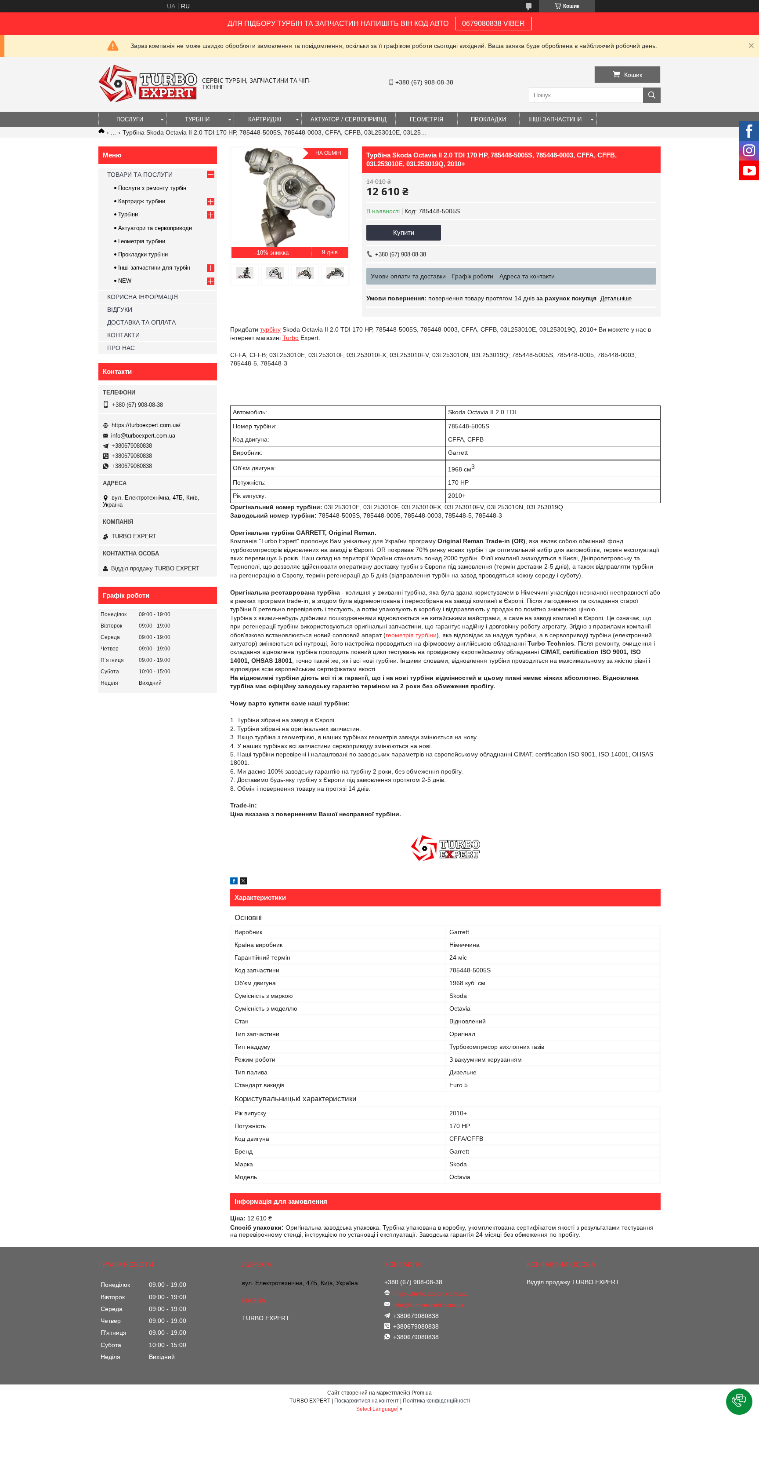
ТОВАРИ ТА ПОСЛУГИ (140, 174)
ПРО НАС (121, 347)
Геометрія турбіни (141, 241)
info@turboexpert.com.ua (143, 435)
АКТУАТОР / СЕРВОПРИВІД (349, 119)
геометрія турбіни (411, 635)
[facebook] (234, 882)
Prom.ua (422, 1393)
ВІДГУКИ (119, 309)
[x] (243, 882)
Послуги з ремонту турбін (152, 188)
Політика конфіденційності (436, 1401)
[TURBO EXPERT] (148, 100)
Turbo (290, 337)
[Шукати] (652, 95)
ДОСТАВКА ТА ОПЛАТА (141, 322)
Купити (403, 232)
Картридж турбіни (141, 201)
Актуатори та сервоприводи (155, 228)
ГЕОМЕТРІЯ (426, 119)
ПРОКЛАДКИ (488, 119)
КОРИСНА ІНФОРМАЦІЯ (142, 296)
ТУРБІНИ (197, 119)
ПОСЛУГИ (129, 119)
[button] (739, 1401)
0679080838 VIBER (493, 23)
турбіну (270, 329)
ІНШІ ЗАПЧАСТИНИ (555, 119)
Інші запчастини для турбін (154, 267)
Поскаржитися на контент (366, 1401)
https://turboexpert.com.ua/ (146, 425)
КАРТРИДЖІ (265, 119)
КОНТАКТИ (123, 335)
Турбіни (128, 214)
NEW (124, 281)
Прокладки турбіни (143, 254)
